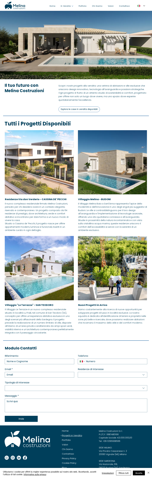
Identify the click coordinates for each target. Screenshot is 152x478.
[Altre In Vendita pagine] (72, 6)
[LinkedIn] (19, 458)
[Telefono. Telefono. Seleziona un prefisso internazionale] (82, 361)
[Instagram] (13, 458)
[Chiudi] (148, 473)
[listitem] (39, 181)
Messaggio (12, 395)
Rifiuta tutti (124, 472)
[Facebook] (25, 458)
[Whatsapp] (7, 458)
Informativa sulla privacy (35, 474)
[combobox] (112, 375)
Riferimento (11, 355)
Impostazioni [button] (108, 472)
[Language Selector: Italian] (140, 6)
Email (9, 369)
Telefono (83, 355)
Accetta (138, 472)
